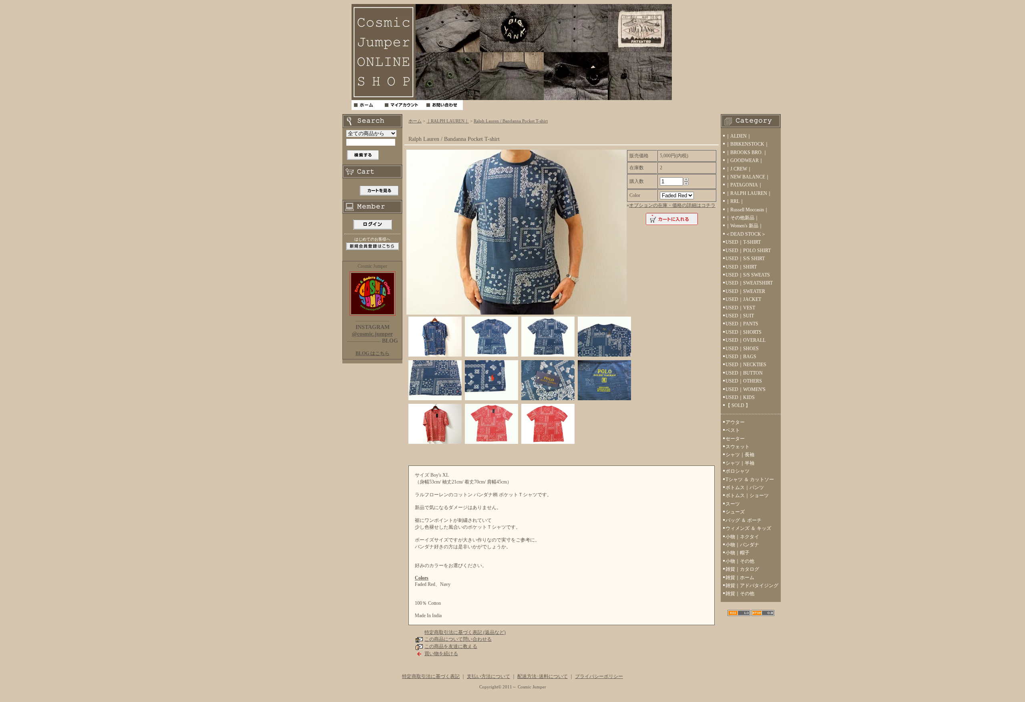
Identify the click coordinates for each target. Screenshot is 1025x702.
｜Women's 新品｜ (744, 226)
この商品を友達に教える (450, 646)
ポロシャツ (738, 471)
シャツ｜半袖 (740, 463)
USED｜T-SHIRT (743, 242)
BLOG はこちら (373, 353)
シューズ (735, 512)
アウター (735, 422)
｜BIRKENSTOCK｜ (747, 144)
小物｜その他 (740, 561)
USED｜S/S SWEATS (748, 275)
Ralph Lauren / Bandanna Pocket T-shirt (511, 120)
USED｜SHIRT (741, 267)
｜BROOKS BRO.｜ (747, 152)
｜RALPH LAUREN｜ (447, 120)
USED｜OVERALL (746, 340)
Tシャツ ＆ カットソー (750, 479)
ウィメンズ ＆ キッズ (748, 528)
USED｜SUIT (740, 316)
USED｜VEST (740, 308)
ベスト (733, 430)
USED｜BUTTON (744, 373)
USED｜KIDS (740, 397)
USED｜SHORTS (744, 332)
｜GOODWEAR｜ (745, 160)
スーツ (733, 504)
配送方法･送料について (542, 676)
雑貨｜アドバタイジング (752, 585)
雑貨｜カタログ (742, 569)
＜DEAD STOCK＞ (746, 234)
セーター (735, 438)
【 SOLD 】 (738, 405)
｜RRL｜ (735, 201)
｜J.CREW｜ (739, 169)
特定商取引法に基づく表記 (431, 676)
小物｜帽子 (738, 553)
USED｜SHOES (742, 348)
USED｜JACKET (743, 299)
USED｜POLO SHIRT (748, 250)
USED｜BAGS (741, 356)
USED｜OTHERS (744, 381)
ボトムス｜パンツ (745, 487)
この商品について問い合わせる (458, 639)
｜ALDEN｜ (739, 136)
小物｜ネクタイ (742, 537)
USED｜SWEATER (745, 291)
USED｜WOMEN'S (746, 389)
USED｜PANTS (742, 324)
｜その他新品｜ (742, 218)
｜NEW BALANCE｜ (748, 177)
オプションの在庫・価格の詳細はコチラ (672, 205)
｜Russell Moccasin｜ (747, 210)
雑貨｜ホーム (740, 577)
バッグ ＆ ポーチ (744, 520)
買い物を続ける (441, 653)
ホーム (415, 120)
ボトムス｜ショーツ (747, 495)
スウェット (738, 446)
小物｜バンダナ (742, 545)
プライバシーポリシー (599, 676)
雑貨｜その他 (740, 593)
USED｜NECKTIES (746, 364)
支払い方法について (488, 676)
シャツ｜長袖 (740, 454)
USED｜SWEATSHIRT (749, 283)
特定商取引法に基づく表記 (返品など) (465, 632)
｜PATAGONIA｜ (744, 185)
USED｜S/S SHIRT (745, 258)
